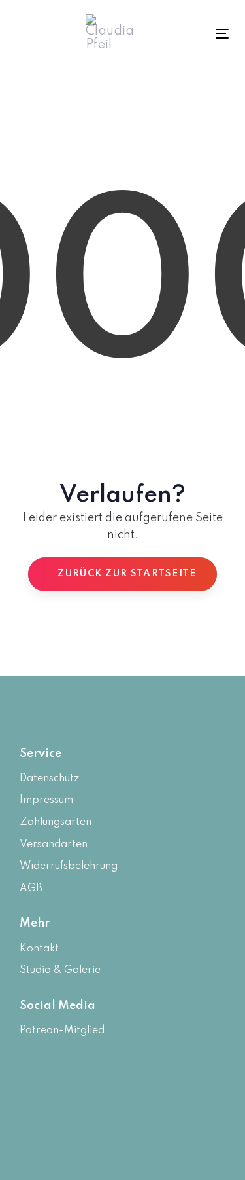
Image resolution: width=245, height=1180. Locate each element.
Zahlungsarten (55, 822)
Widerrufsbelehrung (69, 866)
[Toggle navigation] (207, 34)
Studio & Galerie (60, 970)
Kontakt (39, 949)
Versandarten (54, 844)
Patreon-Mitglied (62, 1030)
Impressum (46, 800)
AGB (31, 888)
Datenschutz (49, 778)
